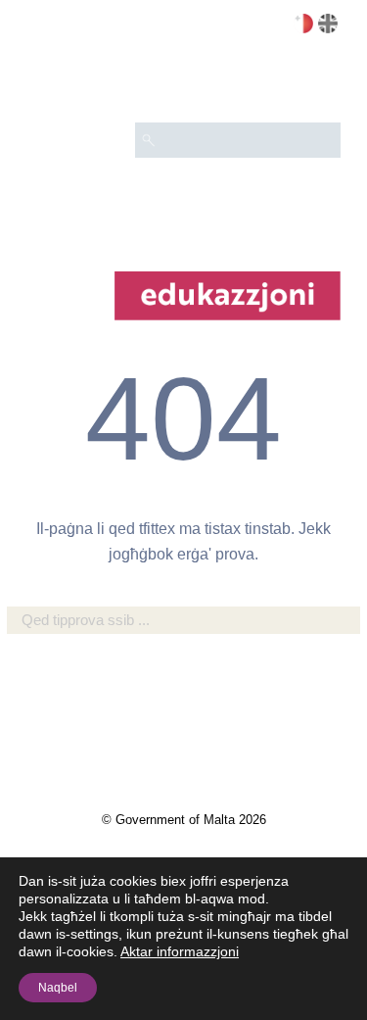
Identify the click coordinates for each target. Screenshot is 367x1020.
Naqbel (57, 988)
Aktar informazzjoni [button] (179, 951)
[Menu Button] (317, 84)
